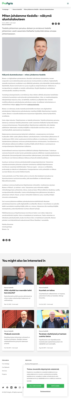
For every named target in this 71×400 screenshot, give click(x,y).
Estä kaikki (55, 386)
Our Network (5, 367)
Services (4, 371)
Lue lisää (29, 381)
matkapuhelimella (33, 104)
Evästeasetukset (45, 391)
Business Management (31, 364)
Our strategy (5, 364)
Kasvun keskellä (17, 9)
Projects (4, 374)
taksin (18, 104)
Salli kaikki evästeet (35, 385)
